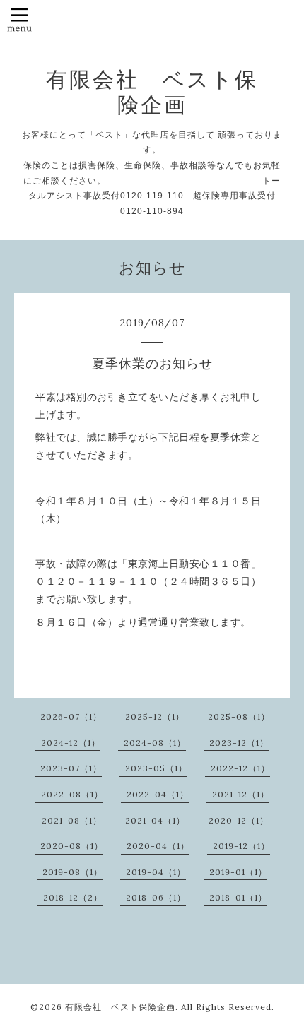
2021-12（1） (240, 794)
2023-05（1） (156, 768)
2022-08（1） (72, 794)
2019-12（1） (241, 845)
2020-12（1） (239, 820)
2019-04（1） (156, 872)
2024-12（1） (70, 742)
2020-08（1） (71, 845)
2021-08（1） (72, 820)
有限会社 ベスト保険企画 (152, 92)
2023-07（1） (71, 768)
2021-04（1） (155, 820)
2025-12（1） (155, 716)
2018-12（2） (73, 897)
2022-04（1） (158, 794)
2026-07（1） (71, 716)
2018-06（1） (156, 897)
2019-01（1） (238, 872)
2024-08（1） (155, 742)
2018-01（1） (238, 897)
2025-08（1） (239, 716)
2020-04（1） (158, 845)
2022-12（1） (240, 768)
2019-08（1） (72, 872)
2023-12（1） (239, 742)
